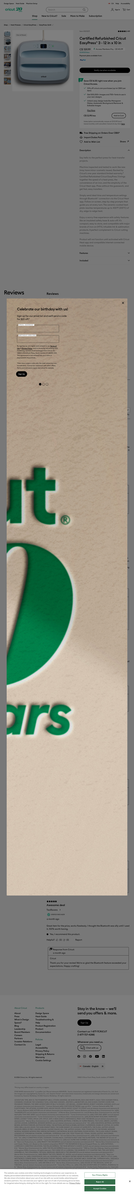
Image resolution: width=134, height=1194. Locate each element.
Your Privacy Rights (100, 1175)
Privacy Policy (27, 348)
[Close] (123, 303)
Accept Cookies (99, 1188)
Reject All (100, 1182)
